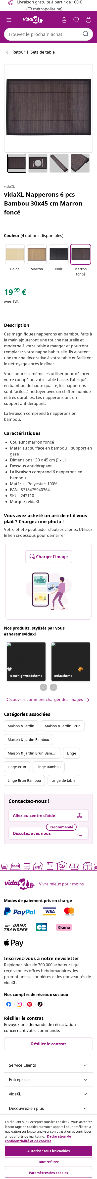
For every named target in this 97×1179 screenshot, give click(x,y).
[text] (15, 293)
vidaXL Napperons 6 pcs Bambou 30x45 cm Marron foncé (43, 203)
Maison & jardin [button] (21, 726)
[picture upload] (48, 591)
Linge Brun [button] (17, 766)
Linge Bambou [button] (49, 766)
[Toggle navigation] (9, 20)
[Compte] (64, 19)
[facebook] (8, 1004)
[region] (48, 1147)
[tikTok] (40, 1004)
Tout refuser (48, 1162)
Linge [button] (71, 753)
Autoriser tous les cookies (48, 1151)
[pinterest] (29, 1004)
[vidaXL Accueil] (33, 20)
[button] (15, 260)
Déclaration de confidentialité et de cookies (38, 1139)
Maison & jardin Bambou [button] (28, 739)
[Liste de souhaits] (76, 19)
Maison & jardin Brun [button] (63, 726)
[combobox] (48, 34)
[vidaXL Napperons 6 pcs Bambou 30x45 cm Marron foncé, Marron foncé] (48, 108)
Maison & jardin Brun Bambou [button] (33, 753)
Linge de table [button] (63, 780)
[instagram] (19, 1004)
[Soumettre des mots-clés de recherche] (86, 34)
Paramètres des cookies (48, 1173)
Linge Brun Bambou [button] (24, 780)
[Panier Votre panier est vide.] (89, 19)
